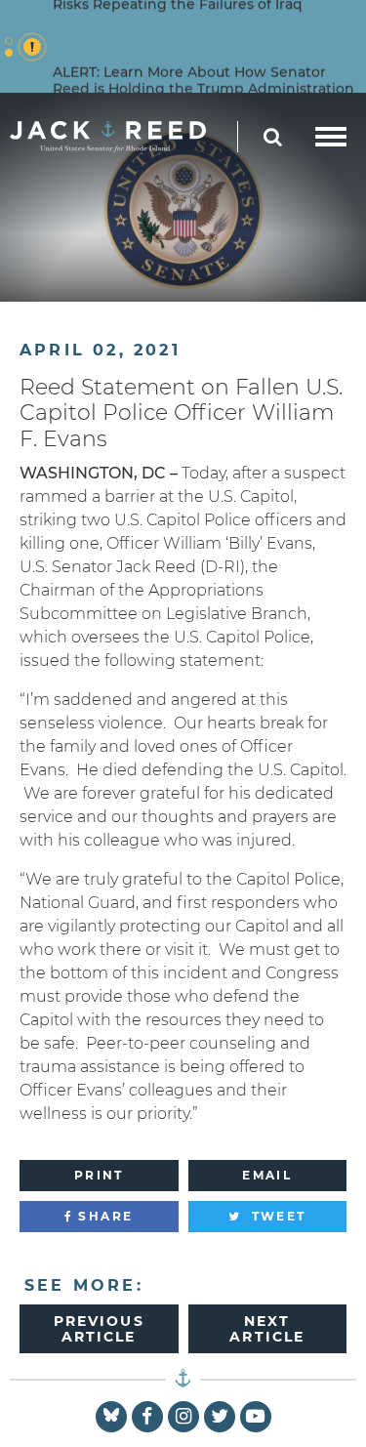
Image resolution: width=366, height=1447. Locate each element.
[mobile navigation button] (330, 136)
